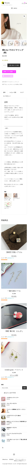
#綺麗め (17, 84)
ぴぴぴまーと (10, 258)
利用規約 (11, 459)
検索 (2, 384)
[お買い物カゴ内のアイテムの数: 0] (2, 447)
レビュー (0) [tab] (13, 92)
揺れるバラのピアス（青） (7, 199)
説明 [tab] (4, 92)
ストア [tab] (22, 92)
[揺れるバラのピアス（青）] (8, 195)
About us (5, 459)
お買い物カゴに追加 (14, 65)
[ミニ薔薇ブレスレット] (8, 204)
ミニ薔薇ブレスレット (7, 207)
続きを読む (14, 256)
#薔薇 (20, 84)
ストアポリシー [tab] (7, 96)
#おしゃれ (7, 84)
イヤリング (16, 81)
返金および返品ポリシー (20, 460)
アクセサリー (11, 81)
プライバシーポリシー (20, 459)
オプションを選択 (14, 375)
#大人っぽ (12, 84)
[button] (14, 8)
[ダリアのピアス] (17, 195)
